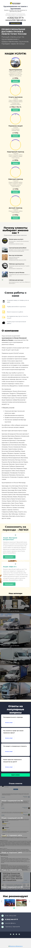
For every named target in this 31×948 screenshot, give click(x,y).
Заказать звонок (15, 23)
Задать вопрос (15, 775)
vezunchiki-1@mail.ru (15, 20)
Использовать (9, 557)
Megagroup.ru (19, 946)
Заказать (15, 81)
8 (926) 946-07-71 (15, 18)
